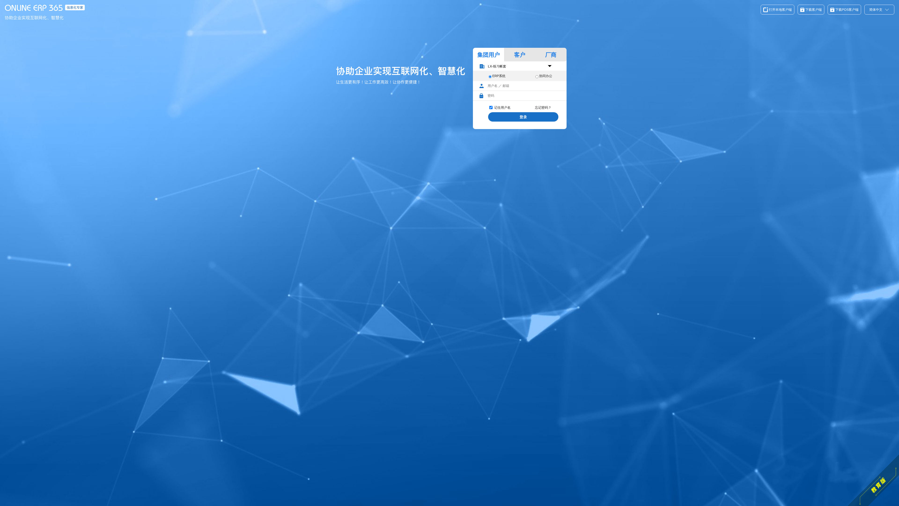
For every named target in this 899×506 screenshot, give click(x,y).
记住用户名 (502, 107)
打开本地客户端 (780, 9)
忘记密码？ (543, 107)
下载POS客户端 (846, 9)
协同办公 (545, 76)
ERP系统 (498, 76)
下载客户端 (813, 9)
